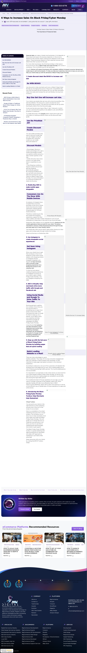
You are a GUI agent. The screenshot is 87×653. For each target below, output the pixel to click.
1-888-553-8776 (60, 6)
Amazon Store (47, 641)
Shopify (43, 113)
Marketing (44, 25)
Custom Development (69, 630)
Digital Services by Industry (9, 628)
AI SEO (36, 9)
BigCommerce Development (30, 628)
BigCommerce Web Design (29, 634)
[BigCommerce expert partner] (7, 583)
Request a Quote (25, 509)
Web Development (53, 25)
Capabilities (46, 9)
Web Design (66, 632)
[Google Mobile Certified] (32, 581)
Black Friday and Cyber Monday (49, 65)
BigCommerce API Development (31, 632)
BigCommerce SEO (27, 636)
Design (8, 9)
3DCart (45, 639)
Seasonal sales (30, 55)
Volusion (45, 630)
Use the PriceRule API (8, 67)
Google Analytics (35, 25)
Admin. (48, 227)
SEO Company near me (7, 641)
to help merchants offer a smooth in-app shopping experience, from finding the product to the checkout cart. (33, 265)
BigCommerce (28, 544)
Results (56, 9)
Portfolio (84, 1)
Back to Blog (78, 528)
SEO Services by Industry (8, 634)
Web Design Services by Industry (10, 630)
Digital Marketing (25, 25)
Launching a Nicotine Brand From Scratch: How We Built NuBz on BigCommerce (33, 551)
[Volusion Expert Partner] (19, 583)
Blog (73, 9)
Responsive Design (68, 634)
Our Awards (37, 509)
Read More (6, 555)
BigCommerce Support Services (31, 643)
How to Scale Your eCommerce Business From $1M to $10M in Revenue (11, 551)
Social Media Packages (69, 643)
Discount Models (7, 72)
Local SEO (4, 639)
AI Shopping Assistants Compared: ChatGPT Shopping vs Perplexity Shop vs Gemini (11, 117)
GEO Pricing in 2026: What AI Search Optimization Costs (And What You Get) (11, 99)
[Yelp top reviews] (59, 581)
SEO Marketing (67, 639)
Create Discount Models (9, 69)
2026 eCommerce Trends (9, 544)
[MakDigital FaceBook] (69, 597)
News (77, 1)
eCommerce (77, 544)
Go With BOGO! (7, 60)
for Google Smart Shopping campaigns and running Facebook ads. (34, 335)
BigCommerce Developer (29, 639)
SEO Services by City (7, 645)
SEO (28, 9)
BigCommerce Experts (28, 630)
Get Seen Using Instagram (9, 79)
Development (18, 9)
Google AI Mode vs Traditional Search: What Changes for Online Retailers (11, 105)
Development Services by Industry (11, 632)
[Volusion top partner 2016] (75, 581)
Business (17, 544)
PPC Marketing (67, 645)
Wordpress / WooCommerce (51, 636)
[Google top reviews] (46, 582)
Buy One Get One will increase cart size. (12, 63)
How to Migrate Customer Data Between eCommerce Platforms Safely (74, 551)
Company (71, 1)
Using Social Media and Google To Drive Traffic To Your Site (11, 82)
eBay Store (46, 643)
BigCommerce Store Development (10, 25)
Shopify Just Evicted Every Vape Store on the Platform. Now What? (12, 122)
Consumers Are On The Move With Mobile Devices (12, 76)
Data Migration (70, 544)
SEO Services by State (7, 643)
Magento (45, 634)
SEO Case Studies (6, 636)
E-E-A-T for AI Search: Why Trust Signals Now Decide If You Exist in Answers (12, 111)
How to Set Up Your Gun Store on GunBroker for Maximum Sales (53, 551)
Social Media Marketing (70, 641)
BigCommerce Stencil (28, 641)
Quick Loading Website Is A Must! (11, 86)
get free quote (77, 5)
